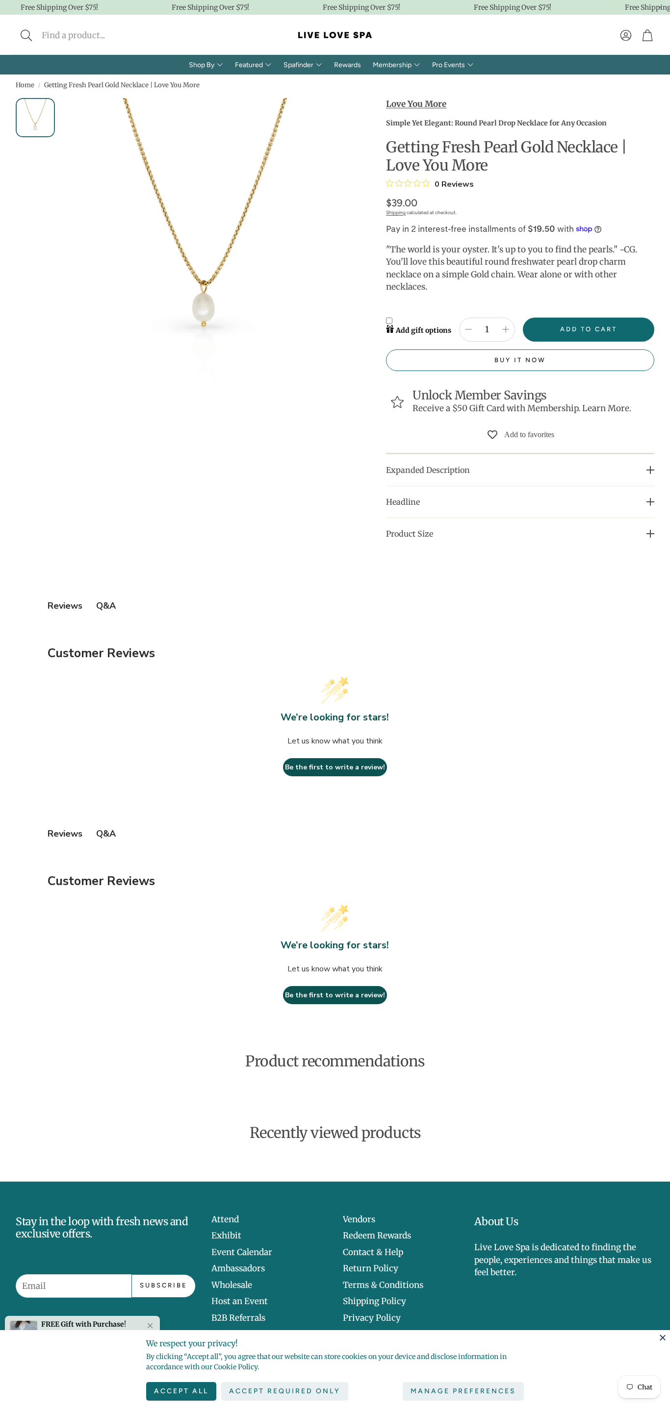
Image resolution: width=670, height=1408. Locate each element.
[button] (91, 35)
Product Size (409, 534)
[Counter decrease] (468, 329)
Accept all (181, 1391)
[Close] (662, 1337)
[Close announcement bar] (660, 7)
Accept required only (284, 1391)
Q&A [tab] (106, 606)
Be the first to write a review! (335, 767)
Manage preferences (463, 1391)
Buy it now (520, 360)
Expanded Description (428, 470)
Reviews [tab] (65, 606)
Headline (403, 502)
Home (25, 85)
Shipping (396, 212)
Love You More (416, 104)
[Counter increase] (506, 329)
